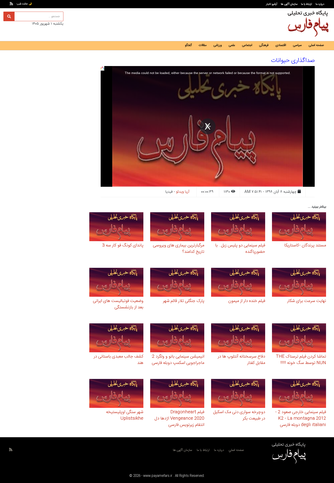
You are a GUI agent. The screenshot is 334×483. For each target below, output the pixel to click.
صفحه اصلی (316, 45)
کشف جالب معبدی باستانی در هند (118, 359)
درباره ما (320, 4)
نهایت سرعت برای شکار (306, 301)
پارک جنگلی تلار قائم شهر (183, 301)
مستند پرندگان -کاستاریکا (305, 245)
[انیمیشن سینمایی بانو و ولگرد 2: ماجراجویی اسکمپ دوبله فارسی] (177, 338)
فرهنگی (264, 45)
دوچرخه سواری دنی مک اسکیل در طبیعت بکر (239, 415)
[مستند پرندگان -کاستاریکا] (299, 227)
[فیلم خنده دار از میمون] (238, 283)
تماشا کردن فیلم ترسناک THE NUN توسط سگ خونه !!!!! (301, 359)
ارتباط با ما (306, 4)
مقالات (203, 45)
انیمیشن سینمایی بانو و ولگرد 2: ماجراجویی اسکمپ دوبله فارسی (177, 359)
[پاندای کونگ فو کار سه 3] (116, 227)
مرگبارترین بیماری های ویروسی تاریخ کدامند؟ (178, 248)
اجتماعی (247, 45)
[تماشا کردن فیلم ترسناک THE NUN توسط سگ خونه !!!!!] (299, 338)
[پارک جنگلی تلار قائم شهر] (177, 283)
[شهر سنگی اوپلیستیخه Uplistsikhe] (116, 394)
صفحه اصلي (236, 450)
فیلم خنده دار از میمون (246, 301)
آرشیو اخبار (271, 4)
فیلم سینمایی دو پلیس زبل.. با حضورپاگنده (240, 248)
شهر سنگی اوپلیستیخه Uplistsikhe (124, 415)
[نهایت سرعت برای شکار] (299, 283)
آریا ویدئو (182, 192)
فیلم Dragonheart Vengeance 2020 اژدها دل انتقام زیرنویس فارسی (179, 418)
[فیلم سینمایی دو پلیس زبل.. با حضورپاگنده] (238, 227)
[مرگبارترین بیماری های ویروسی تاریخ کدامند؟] (177, 227)
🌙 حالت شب (24, 4)
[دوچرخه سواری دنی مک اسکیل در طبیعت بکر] (238, 394)
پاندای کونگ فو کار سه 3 (122, 245)
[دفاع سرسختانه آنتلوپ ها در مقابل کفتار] (238, 338)
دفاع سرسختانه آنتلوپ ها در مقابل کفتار (241, 359)
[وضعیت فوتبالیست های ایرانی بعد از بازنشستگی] (116, 283)
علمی (232, 45)
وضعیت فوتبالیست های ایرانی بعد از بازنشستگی (118, 304)
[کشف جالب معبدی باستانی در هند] (116, 338)
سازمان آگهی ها (289, 4)
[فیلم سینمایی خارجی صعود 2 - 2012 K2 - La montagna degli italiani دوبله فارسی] (299, 394)
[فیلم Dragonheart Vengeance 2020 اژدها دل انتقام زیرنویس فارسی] (177, 394)
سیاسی (297, 45)
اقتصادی (280, 45)
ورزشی (217, 45)
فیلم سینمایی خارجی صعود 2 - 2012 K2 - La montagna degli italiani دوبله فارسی (300, 418)
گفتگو (188, 45)
